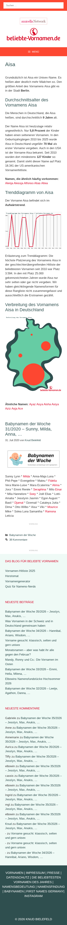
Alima (55, 485)
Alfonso (29, 183)
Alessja (18, 183)
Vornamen (14, 872)
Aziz (8, 408)
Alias (37, 183)
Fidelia (52, 480)
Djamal (18, 502)
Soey (32, 494)
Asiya (55, 404)
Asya (39, 404)
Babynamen (14, 891)
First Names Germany (45, 891)
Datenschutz (17, 877)
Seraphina (39, 489)
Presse (53, 872)
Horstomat (12, 576)
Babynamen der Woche (22, 535)
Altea (44, 183)
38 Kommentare (18, 539)
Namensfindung (51, 886)
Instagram (33, 896)
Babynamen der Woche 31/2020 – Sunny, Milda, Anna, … (28, 428)
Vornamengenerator (17, 581)
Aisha (47, 404)
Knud (8, 824)
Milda (26, 476)
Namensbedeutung (18, 886)
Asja (14, 408)
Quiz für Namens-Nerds (20, 586)
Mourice (52, 507)
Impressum (35, 872)
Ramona (50, 511)
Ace (20, 408)
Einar (58, 489)
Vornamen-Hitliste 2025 (20, 571)
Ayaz (32, 404)
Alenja (9, 183)
